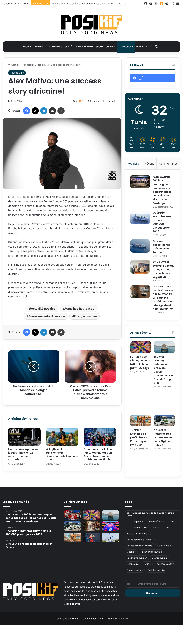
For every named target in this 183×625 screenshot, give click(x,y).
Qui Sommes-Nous (93, 618)
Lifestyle (141, 46)
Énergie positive (85, 316)
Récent (149, 163)
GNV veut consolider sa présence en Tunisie (161, 246)
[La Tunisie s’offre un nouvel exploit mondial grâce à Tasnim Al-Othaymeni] (91, 538)
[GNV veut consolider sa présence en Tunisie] (140, 246)
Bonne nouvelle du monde (46, 316)
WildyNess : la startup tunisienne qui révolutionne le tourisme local (62, 454)
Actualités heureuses (79, 308)
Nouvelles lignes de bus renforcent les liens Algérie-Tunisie (163, 437)
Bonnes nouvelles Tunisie (139, 545)
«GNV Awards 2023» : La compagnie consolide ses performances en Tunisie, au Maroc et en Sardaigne (162, 190)
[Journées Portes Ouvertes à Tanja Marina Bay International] (110, 538)
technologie (133, 564)
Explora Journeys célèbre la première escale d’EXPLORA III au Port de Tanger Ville (97, 3)
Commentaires (168, 163)
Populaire (133, 163)
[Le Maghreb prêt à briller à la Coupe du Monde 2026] (110, 526)
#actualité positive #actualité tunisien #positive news (150, 514)
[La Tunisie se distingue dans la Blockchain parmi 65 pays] (140, 347)
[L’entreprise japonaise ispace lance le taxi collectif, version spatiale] (24, 437)
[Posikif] (91, 24)
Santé (68, 46)
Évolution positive (156, 570)
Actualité (40, 46)
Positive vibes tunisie (151, 551)
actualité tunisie (161, 527)
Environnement (84, 46)
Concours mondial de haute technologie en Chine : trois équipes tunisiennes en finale (98, 454)
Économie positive (165, 564)
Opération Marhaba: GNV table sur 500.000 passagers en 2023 (162, 222)
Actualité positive (43, 308)
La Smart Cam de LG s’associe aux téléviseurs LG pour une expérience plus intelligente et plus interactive (163, 298)
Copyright (111, 618)
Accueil (27, 46)
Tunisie (147, 564)
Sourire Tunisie (159, 557)
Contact (123, 618)
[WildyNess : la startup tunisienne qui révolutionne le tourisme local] (62, 437)
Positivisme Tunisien (137, 557)
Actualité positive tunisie (161, 521)
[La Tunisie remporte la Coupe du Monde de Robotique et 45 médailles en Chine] (72, 515)
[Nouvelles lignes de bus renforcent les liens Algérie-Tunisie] (164, 420)
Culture (111, 46)
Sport (99, 46)
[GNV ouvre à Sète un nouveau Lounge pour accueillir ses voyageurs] (140, 267)
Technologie (125, 46)
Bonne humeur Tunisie (138, 533)
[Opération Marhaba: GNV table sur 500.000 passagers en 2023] (140, 217)
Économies (55, 46)
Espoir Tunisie (164, 545)
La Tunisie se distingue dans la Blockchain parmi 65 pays (140, 362)
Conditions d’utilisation (67, 618)
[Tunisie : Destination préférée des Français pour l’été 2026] (140, 420)
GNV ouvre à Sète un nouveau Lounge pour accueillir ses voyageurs (163, 269)
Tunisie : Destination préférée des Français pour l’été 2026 (139, 437)
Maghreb (131, 551)
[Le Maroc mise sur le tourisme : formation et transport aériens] (91, 526)
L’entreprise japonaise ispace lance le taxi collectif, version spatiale (23, 454)
